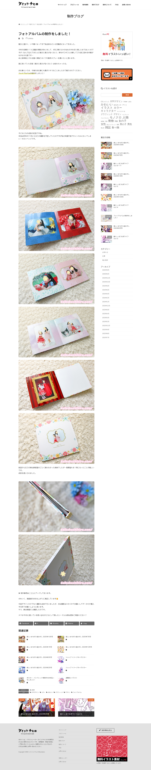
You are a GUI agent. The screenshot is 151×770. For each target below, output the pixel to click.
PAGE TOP (145, 745)
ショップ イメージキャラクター (76, 657)
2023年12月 (106, 306)
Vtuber (125, 101)
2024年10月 (106, 282)
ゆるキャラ (117, 105)
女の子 (122, 120)
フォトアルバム (77, 692)
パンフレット (125, 114)
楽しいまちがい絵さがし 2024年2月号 (39, 667)
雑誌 (108, 127)
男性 (129, 124)
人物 (126, 117)
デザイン (67, 692)
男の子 (123, 124)
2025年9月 (105, 270)
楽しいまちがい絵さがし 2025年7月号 (78, 636)
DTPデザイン (35, 692)
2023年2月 (105, 321)
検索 (127, 95)
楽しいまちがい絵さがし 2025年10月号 (40, 636)
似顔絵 (102, 121)
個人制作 (32, 690)
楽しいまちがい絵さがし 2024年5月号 (39, 657)
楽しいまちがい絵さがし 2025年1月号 (39, 647)
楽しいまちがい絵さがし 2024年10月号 (79, 647)
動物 (111, 120)
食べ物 (115, 127)
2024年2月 (105, 297)
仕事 (103, 256)
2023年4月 (105, 313)
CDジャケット (105, 101)
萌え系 (102, 127)
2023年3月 (105, 317)
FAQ (60, 747)
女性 (103, 124)
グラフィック (59, 692)
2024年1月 (105, 302)
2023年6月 (105, 309)
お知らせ (105, 252)
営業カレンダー (63, 758)
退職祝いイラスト (71, 678)
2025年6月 (105, 274)
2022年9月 (105, 329)
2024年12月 (106, 278)
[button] (105, 730)
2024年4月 (105, 294)
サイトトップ (62, 730)
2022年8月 (105, 333)
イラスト (107, 107)
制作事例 (61, 737)
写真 (106, 121)
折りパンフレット (111, 124)
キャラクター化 (121, 111)
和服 (116, 121)
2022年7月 (105, 337)
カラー (43, 692)
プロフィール (62, 733)
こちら (31, 593)
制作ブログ (62, 740)
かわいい (50, 692)
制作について (62, 744)
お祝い (130, 101)
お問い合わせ (62, 751)
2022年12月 (106, 325)
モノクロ (116, 117)
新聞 (118, 124)
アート (124, 105)
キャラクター (108, 110)
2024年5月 (105, 290)
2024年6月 (105, 286)
